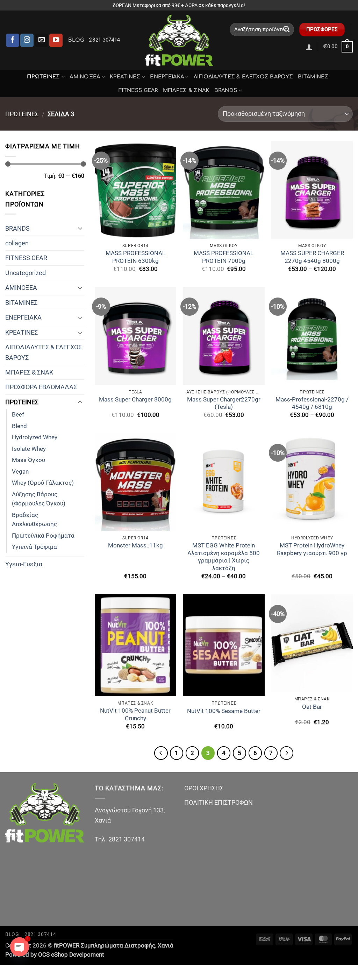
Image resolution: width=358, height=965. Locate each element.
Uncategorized (25, 273)
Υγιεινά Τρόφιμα (34, 547)
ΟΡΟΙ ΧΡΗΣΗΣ (203, 788)
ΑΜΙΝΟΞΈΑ (85, 76)
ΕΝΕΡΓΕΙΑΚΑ (167, 76)
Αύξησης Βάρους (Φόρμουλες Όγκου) (38, 499)
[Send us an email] (41, 40)
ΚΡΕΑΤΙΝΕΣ (125, 76)
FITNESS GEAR (138, 90)
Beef (18, 414)
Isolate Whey (29, 449)
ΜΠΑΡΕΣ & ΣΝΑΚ (186, 90)
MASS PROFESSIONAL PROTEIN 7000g (223, 257)
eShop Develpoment (77, 954)
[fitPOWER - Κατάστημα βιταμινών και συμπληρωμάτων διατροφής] (179, 40)
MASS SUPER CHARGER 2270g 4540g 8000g (312, 257)
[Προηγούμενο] (161, 753)
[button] (309, 47)
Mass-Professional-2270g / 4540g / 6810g (312, 403)
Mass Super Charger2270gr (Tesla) (223, 403)
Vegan (20, 471)
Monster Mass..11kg (135, 545)
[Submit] (286, 29)
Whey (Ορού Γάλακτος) (43, 483)
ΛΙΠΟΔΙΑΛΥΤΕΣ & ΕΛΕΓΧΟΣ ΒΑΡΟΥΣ (243, 76)
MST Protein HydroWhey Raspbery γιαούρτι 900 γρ (312, 549)
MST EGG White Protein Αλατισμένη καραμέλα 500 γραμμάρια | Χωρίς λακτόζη (223, 557)
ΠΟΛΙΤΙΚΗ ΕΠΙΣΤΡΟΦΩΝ (218, 802)
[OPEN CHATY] (19, 946)
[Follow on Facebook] (12, 40)
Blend (19, 426)
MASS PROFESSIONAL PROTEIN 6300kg (135, 257)
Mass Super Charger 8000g (135, 399)
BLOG (76, 40)
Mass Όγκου (28, 460)
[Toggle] (80, 228)
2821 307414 (104, 40)
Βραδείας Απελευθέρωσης (34, 520)
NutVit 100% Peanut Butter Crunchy (135, 714)
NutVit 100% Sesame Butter (223, 711)
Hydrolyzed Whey (34, 437)
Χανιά (165, 945)
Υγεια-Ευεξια (23, 564)
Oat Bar (312, 707)
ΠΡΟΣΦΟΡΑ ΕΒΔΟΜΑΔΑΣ (41, 387)
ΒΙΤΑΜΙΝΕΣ (313, 76)
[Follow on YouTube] (56, 40)
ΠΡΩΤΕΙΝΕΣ (43, 76)
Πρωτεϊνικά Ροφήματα (43, 535)
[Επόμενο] (286, 753)
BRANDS (225, 90)
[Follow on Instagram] (27, 40)
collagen (17, 243)
